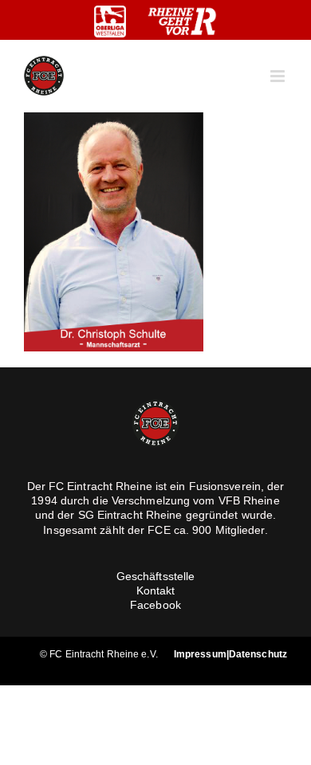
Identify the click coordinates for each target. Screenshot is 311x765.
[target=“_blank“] (110, 21)
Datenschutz (258, 654)
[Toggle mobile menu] (278, 76)
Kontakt (155, 590)
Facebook (155, 604)
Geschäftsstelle (155, 576)
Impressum (200, 654)
